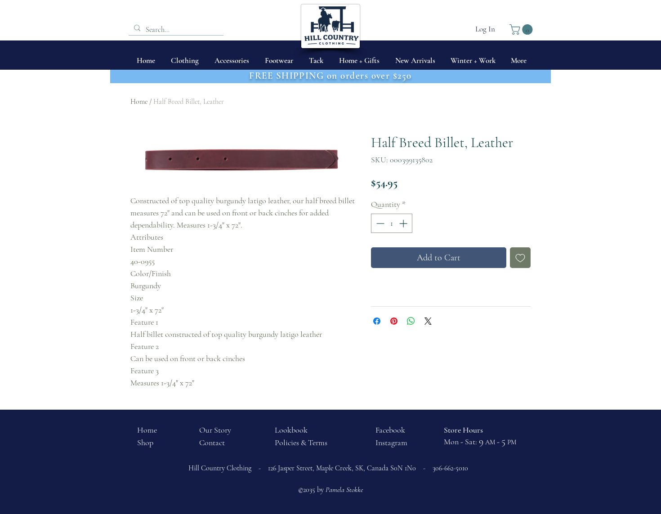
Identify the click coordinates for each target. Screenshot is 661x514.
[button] (522, 29)
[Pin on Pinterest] (394, 321)
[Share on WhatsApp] (411, 321)
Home (138, 101)
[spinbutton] (391, 223)
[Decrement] (379, 223)
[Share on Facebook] (376, 321)
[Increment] (404, 223)
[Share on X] (428, 321)
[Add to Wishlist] (520, 257)
